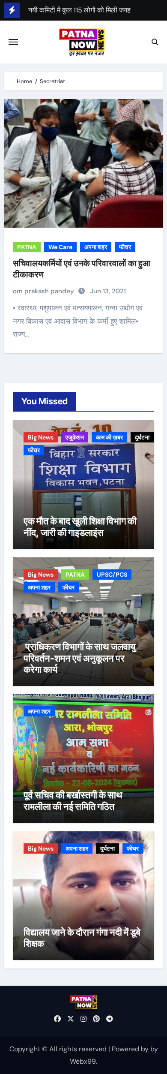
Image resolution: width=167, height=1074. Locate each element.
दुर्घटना (142, 437)
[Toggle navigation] (13, 42)
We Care (60, 247)
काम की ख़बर (109, 437)
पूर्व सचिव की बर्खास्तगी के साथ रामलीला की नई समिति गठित (73, 800)
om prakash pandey (44, 291)
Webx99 (83, 1061)
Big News (41, 437)
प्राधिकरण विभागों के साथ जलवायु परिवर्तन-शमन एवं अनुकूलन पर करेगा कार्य (79, 658)
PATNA (26, 247)
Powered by (131, 1048)
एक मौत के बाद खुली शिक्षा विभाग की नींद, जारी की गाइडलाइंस (80, 526)
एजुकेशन (75, 437)
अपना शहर (95, 247)
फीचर (125, 247)
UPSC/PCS (112, 574)
